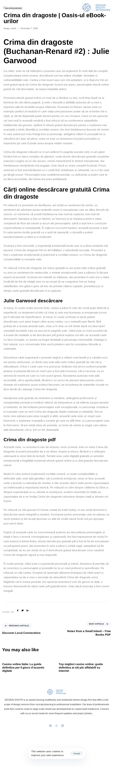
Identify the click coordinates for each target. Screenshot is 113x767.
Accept (77, 753)
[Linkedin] (62, 725)
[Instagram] (56, 725)
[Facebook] (50, 725)
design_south (10, 28)
